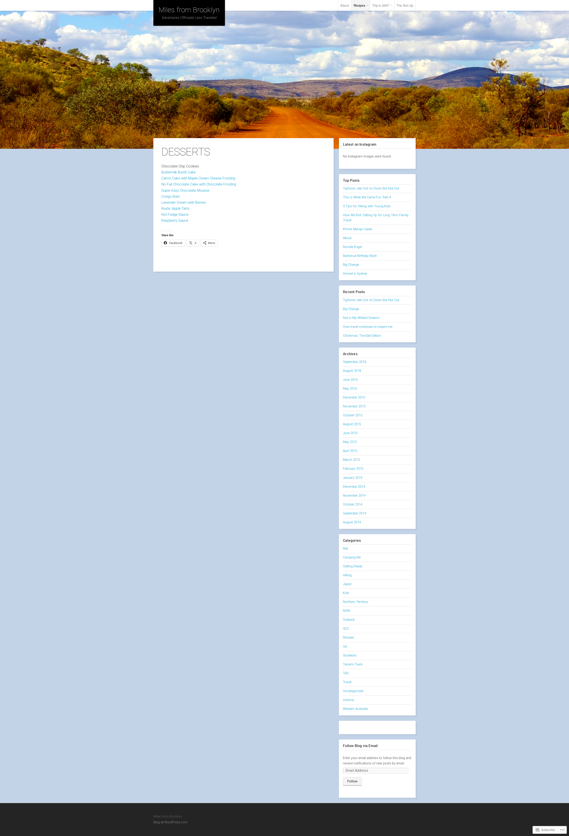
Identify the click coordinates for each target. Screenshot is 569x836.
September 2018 (354, 362)
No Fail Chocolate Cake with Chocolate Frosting (198, 184)
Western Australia (355, 709)
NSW (346, 611)
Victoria (348, 700)
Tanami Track (353, 664)
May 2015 (350, 442)
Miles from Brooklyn (189, 10)
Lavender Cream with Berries (183, 202)
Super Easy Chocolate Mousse (185, 190)
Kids (346, 593)
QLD (346, 629)
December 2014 (354, 487)
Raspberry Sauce (174, 220)
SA (345, 647)
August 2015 (352, 424)
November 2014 (354, 496)
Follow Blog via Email (360, 746)
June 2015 (350, 433)
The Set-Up (405, 5)
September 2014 (354, 513)
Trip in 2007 (380, 5)
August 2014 (352, 522)
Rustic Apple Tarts (175, 208)
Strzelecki (349, 655)
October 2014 (352, 504)
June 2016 (350, 380)
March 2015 (351, 460)
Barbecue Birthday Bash (360, 256)
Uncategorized (353, 691)
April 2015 (350, 451)
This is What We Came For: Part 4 (367, 197)
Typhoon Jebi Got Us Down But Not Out (371, 188)
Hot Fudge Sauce (174, 214)
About (344, 5)
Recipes (359, 5)
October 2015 (352, 415)
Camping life (352, 557)
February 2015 (353, 469)
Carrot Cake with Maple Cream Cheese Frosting (198, 178)
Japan (347, 584)
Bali (345, 548)
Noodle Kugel (352, 247)
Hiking (347, 575)
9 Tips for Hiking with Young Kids (367, 206)
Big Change (351, 265)
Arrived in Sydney (355, 274)
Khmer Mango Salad (357, 229)
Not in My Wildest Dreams (361, 318)
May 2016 (350, 389)
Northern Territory (355, 602)
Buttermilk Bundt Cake (178, 172)
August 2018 (352, 371)
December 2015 (354, 397)
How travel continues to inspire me (367, 327)
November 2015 (354, 406)
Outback (349, 620)
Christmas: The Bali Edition (362, 336)
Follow (352, 781)
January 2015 (352, 478)
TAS (346, 673)
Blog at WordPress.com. (170, 822)
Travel (347, 682)
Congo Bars (170, 196)
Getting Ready (352, 566)
